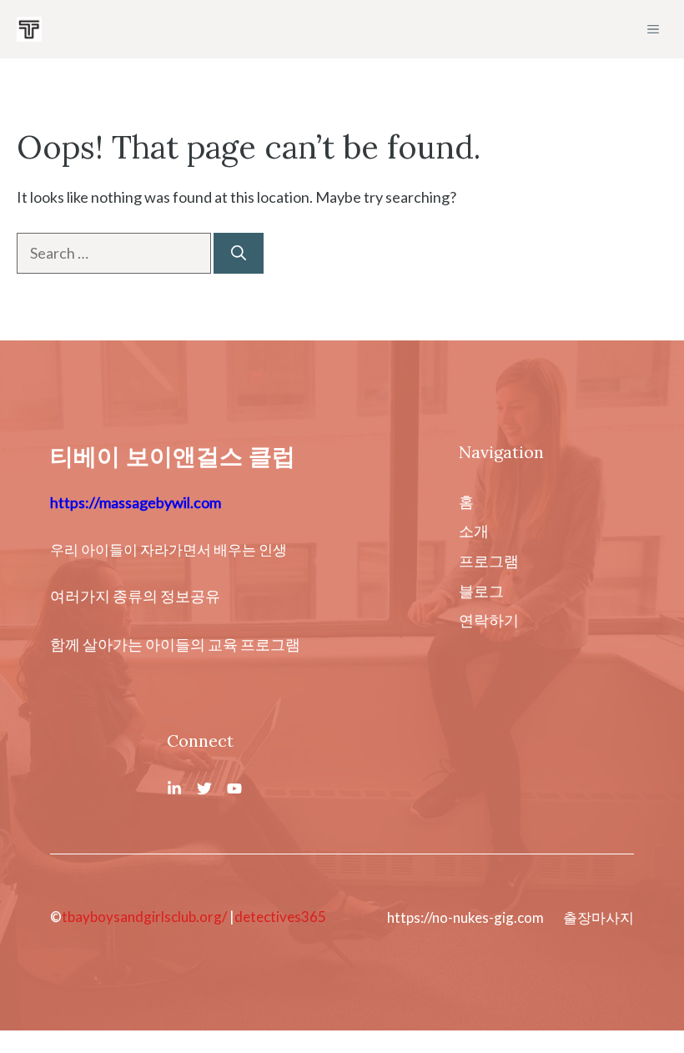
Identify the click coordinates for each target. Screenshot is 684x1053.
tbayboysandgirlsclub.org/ (144, 916)
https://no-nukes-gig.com (465, 917)
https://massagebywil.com (135, 502)
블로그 (481, 591)
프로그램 (489, 561)
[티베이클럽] (29, 29)
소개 (474, 530)
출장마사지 (598, 917)
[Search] (239, 253)
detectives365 (280, 916)
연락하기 (489, 620)
